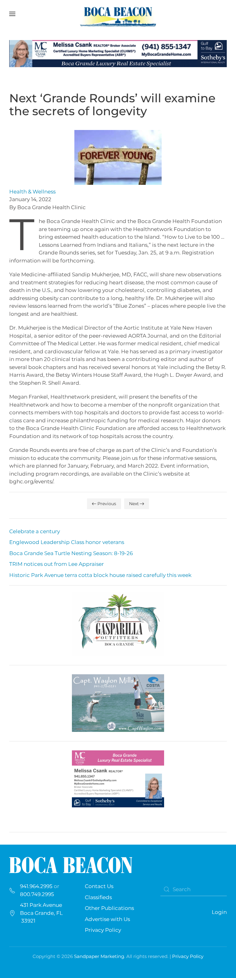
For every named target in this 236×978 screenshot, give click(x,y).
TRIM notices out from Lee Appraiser (56, 564)
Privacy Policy (103, 930)
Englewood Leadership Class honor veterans (66, 542)
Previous (106, 503)
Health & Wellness (32, 192)
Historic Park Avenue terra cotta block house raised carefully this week (100, 575)
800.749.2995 (37, 894)
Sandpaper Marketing (99, 956)
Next (134, 503)
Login (219, 912)
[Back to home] (118, 14)
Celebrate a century (34, 531)
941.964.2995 (36, 886)
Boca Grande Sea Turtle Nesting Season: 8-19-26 (71, 553)
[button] (12, 14)
